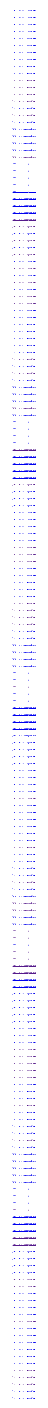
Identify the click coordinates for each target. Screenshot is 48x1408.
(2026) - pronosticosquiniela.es (24, 10)
